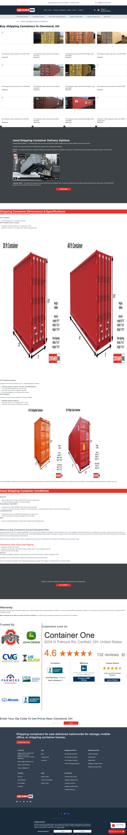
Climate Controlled (93, 754)
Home (17, 21)
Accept (63, 831)
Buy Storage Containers (71, 754)
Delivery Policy (45, 776)
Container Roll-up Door (71, 776)
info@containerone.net (27, 761)
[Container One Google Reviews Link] (84, 657)
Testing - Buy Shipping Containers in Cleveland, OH (34, 21)
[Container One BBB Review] (84, 683)
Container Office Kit (70, 789)
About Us (20, 776)
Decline (82, 831)
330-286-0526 (26, 765)
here (116, 481)
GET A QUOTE (63, 585)
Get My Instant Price (23, 742)
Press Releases (22, 780)
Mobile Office (91, 760)
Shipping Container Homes (95, 763)
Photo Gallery (21, 783)
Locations (20, 786)
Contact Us (44, 760)
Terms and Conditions (47, 780)
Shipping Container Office (95, 767)
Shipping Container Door (71, 780)
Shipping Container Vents (71, 786)
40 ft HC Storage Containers (72, 763)
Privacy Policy (61, 827)
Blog (42, 754)
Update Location (106, 11)
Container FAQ (45, 757)
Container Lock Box (70, 783)
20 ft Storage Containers (71, 757)
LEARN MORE (63, 189)
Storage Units (91, 757)
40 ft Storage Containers (71, 760)
